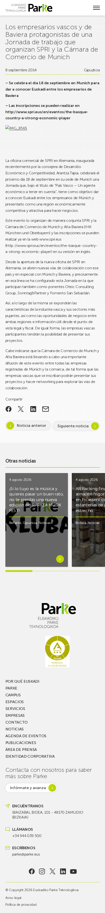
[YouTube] (73, 871)
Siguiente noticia (73, 426)
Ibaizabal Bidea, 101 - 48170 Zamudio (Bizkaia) (47, 815)
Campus (13, 695)
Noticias (45, 523)
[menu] (96, 8)
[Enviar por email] (45, 409)
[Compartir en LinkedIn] (33, 409)
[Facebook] (31, 871)
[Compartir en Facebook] (8, 409)
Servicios (15, 708)
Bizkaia (81, 523)
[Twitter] (52, 871)
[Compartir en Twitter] (21, 409)
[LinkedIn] (63, 871)
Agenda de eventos (26, 736)
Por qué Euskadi (22, 681)
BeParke (15, 523)
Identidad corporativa (30, 756)
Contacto (16, 722)
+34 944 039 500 (27, 835)
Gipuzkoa (92, 70)
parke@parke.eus (26, 854)
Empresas (15, 715)
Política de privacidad (21, 905)
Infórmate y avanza (28, 787)
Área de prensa (21, 749)
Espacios (14, 701)
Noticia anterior (31, 425)
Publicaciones (20, 742)
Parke (11, 688)
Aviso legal (13, 898)
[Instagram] (42, 871)
